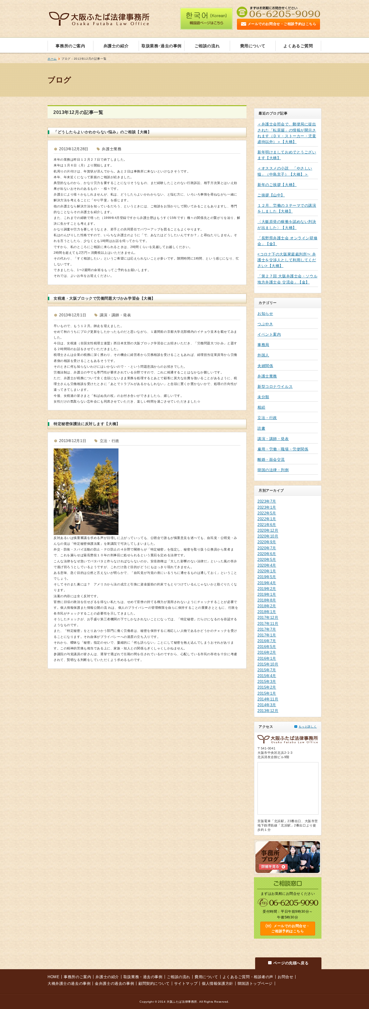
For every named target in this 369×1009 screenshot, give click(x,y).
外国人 (263, 355)
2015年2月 (266, 687)
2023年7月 (266, 501)
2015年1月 (266, 693)
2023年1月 (266, 507)
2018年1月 (266, 612)
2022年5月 (266, 513)
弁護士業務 (267, 376)
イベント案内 (269, 334)
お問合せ (285, 977)
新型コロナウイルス (275, 386)
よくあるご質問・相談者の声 (248, 977)
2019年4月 (266, 583)
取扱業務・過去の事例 (143, 977)
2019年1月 (266, 594)
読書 (261, 428)
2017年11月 (267, 623)
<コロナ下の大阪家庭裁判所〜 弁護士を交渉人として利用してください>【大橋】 (286, 260)
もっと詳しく (308, 726)
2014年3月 (266, 705)
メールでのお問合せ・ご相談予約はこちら (282, 24)
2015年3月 (266, 681)
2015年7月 (266, 670)
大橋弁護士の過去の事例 (69, 983)
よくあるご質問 (298, 46)
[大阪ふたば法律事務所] (99, 21)
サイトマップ (185, 983)
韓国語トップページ (255, 983)
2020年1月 (266, 571)
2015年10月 (267, 664)
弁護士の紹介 (116, 46)
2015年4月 (266, 676)
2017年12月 (267, 617)
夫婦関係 (265, 366)
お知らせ (265, 313)
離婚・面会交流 (271, 459)
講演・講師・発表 (273, 439)
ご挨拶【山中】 (271, 195)
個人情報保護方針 (217, 983)
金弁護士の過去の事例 (114, 983)
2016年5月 (266, 647)
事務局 (263, 345)
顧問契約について (154, 983)
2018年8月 (266, 600)
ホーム (52, 58)
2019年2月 (266, 589)
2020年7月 (266, 548)
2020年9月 (266, 542)
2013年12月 (267, 711)
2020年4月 (266, 565)
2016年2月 (266, 652)
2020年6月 (266, 554)
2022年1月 (266, 519)
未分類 (263, 397)
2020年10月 (267, 536)
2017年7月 (266, 629)
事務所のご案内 (70, 46)
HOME (53, 977)
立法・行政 (267, 418)
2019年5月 (266, 577)
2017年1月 (266, 635)
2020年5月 (266, 559)
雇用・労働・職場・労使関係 (282, 449)
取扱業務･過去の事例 (162, 46)
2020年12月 (267, 530)
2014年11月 (267, 699)
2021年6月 (266, 525)
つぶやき (265, 324)
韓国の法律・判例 (273, 470)
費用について (252, 46)
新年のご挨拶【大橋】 (277, 185)
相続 (261, 407)
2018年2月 (266, 606)
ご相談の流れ (207, 46)
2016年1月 (266, 658)
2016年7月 (266, 641)
